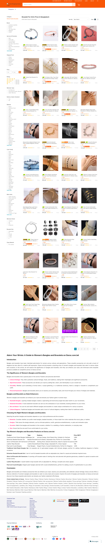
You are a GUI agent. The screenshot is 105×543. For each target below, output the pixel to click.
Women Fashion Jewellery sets (38, 483)
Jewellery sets (23, 485)
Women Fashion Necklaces (47, 479)
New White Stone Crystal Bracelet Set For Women (68, 305)
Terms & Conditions (11, 505)
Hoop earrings (87, 483)
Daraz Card (32, 503)
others (66, 483)
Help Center (9, 500)
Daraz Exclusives (33, 510)
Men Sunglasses (80, 490)
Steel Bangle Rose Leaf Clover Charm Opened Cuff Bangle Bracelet (30, 208)
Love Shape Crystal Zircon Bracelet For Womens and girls (88, 78)
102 (94, 349)
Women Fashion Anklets (56, 483)
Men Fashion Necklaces (28, 488)
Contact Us (9, 504)
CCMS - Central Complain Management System (16, 507)
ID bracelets (36, 485)
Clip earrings (45, 485)
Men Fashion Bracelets (13, 488)
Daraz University (33, 513)
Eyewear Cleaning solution (23, 492)
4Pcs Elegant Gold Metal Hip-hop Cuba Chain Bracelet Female (49, 176)
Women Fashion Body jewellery (63, 481)
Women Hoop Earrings (90, 485)
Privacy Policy (33, 507)
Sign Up (92, 0)
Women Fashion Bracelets (12, 18)
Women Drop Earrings (75, 483)
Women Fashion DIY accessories (22, 481)
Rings (30, 485)
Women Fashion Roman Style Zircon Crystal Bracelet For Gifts (50, 272)
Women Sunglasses (91, 490)
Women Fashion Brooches (63, 479)
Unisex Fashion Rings (54, 488)
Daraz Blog (32, 504)
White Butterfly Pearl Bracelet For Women (67, 240)
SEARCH (73, 4)
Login (86, 0)
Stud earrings (11, 483)
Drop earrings (77, 481)
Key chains (19, 483)
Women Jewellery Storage (89, 481)
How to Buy (9, 501)
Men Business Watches (13, 490)
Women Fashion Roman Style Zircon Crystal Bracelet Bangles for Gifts (69, 46)
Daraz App (32, 509)
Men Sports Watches (40, 490)
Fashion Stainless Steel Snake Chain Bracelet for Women (88, 337)
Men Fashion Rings (41, 488)
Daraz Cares (32, 505)
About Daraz (32, 500)
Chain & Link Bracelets (76, 485)
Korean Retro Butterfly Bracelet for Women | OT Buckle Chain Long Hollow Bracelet (69, 111)
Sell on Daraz (32, 514)
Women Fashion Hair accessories (43, 481)
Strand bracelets (55, 485)
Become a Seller (68, 0)
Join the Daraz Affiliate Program (36, 517)
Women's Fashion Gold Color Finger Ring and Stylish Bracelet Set (89, 176)
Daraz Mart (32, 508)
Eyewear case (11, 492)
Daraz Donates (33, 512)
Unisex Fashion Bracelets (69, 488)
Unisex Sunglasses (69, 490)
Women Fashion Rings (31, 479)
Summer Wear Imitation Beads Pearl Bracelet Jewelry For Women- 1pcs (88, 305)
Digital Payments (33, 501)
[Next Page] (97, 349)
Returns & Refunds (10, 503)
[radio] (7, 78)
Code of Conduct (33, 516)
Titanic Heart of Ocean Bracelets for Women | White (30, 241)
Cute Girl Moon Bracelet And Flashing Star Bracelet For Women (50, 110)
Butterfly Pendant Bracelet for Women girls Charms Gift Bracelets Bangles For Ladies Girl (88, 46)
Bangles (25, 483)
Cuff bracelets (65, 485)
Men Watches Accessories (55, 490)
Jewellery (80, 488)
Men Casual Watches (27, 490)
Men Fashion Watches (91, 488)
